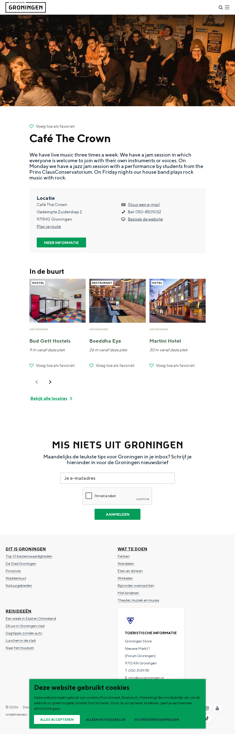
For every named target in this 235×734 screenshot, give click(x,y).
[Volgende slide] (50, 381)
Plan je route (49, 226)
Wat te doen (132, 549)
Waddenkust (16, 578)
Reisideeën (18, 611)
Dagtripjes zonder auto (24, 633)
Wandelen (126, 563)
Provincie (13, 571)
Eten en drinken (130, 571)
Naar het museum (20, 648)
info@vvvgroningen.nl (146, 678)
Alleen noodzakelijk (106, 719)
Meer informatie (61, 243)
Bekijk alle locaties (48, 398)
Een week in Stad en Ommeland (31, 618)
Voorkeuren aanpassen (156, 719)
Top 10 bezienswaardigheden (29, 556)
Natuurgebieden (19, 585)
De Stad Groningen (21, 563)
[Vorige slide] (36, 381)
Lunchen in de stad (21, 640)
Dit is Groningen (26, 549)
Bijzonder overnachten (136, 585)
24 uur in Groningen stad (25, 626)
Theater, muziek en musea (138, 600)
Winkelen (125, 578)
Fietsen (124, 556)
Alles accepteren (57, 719)
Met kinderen (128, 593)
